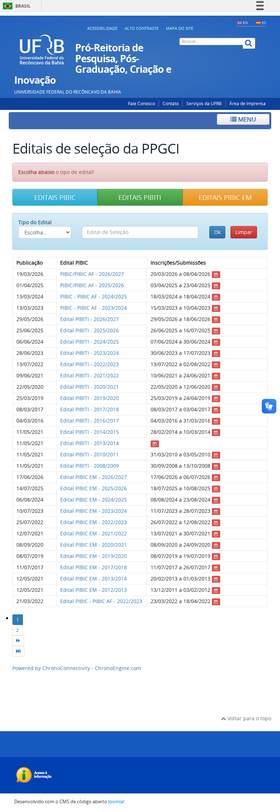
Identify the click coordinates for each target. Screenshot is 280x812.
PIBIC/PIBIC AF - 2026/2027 (92, 273)
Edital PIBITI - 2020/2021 (89, 386)
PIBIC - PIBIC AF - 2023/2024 (93, 307)
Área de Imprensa (247, 103)
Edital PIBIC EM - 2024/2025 (93, 499)
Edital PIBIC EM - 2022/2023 (93, 522)
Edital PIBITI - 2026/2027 (89, 319)
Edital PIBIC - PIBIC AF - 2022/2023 (101, 601)
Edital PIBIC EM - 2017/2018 (93, 567)
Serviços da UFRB (204, 103)
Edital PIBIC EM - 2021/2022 (93, 533)
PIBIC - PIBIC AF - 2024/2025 (93, 296)
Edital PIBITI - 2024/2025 (89, 341)
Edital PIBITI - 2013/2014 (89, 443)
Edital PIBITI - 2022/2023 (89, 364)
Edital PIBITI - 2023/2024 (89, 352)
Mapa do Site (179, 28)
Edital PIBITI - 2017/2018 (89, 409)
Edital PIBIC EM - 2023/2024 (93, 510)
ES (264, 22)
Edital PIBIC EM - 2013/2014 (93, 578)
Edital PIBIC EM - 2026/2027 (93, 477)
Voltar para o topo (248, 718)
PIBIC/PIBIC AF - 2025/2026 (92, 285)
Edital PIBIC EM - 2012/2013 (93, 589)
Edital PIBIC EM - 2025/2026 (93, 488)
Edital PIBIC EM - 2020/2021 (93, 544)
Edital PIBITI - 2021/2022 (89, 375)
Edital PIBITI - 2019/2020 (89, 398)
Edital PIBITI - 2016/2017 (89, 420)
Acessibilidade (102, 28)
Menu (246, 119)
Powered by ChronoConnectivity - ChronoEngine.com (76, 668)
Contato (171, 103)
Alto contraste (142, 28)
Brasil (15, 6)
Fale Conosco (141, 103)
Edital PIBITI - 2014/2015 (89, 431)
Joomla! (116, 802)
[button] (54, 197)
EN (245, 22)
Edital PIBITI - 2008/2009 (89, 465)
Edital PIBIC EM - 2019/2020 (93, 555)
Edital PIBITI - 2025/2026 (89, 330)
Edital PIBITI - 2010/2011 (89, 454)
